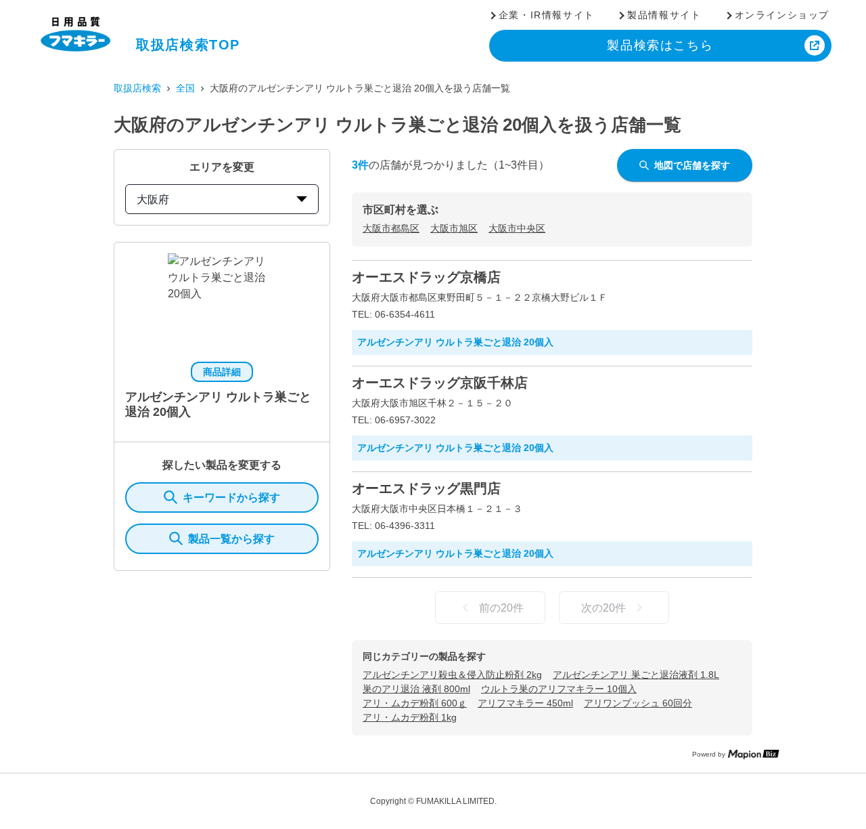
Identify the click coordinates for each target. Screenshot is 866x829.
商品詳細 (222, 371)
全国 (185, 88)
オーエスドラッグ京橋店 (426, 277)
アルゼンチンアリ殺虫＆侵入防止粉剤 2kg (452, 674)
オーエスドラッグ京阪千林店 (440, 382)
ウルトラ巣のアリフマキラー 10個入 (559, 688)
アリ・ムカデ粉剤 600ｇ (415, 703)
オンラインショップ (782, 14)
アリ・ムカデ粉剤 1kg (410, 717)
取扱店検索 (137, 88)
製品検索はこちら (660, 45)
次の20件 (603, 608)
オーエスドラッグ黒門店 (426, 488)
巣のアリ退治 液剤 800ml (416, 688)
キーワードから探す (231, 497)
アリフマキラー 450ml (525, 703)
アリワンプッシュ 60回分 (638, 703)
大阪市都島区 (391, 228)
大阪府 (153, 199)
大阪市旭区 (454, 228)
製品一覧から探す (231, 539)
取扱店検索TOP (188, 44)
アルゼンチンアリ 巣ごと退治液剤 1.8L (636, 674)
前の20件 (501, 608)
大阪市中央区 (516, 228)
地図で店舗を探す (692, 165)
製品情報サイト (664, 14)
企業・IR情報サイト (547, 14)
